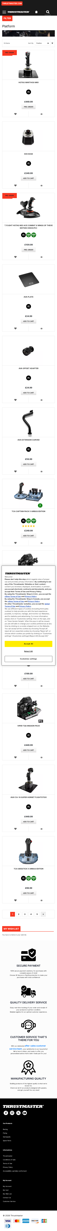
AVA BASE (28, 154)
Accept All (28, 644)
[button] (15, 113)
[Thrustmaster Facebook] (6, 1113)
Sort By (30, 43)
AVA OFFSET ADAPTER (28, 368)
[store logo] (19, 12)
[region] (28, 615)
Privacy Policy (31, 596)
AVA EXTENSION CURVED (29, 440)
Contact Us (7, 1197)
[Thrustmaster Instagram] (12, 1113)
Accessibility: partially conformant (15, 1171)
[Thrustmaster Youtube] (25, 1113)
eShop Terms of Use (13, 596)
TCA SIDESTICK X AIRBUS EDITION (28, 869)
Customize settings (28, 659)
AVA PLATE (28, 297)
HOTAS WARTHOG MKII (28, 82)
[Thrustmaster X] (18, 1113)
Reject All (28, 651)
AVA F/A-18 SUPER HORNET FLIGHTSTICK (29, 797)
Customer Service (9, 1201)
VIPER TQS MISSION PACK (28, 726)
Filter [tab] (7, 18)
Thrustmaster (7, 1156)
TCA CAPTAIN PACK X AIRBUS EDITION (28, 511)
